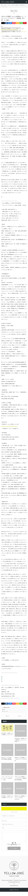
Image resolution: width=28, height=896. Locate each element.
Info (4, 709)
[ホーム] (1, 4)
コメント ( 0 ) (14, 808)
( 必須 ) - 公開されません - (8, 824)
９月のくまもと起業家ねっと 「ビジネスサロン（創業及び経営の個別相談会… (21, 778)
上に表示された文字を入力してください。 (14, 844)
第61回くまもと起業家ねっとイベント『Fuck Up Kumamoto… (21, 798)
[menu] (26, 2)
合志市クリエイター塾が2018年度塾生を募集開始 (6, 758)
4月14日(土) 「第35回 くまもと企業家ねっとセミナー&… (7, 734)
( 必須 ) (4, 820)
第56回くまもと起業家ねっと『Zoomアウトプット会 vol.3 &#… (21, 759)
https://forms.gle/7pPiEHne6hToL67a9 (9, 29)
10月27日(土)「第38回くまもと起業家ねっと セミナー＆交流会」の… (21, 740)
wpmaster (8, 707)
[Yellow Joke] (14, 2)
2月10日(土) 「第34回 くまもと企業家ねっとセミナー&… (7, 797)
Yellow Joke (16, 889)
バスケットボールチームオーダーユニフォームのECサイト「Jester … (7, 778)
